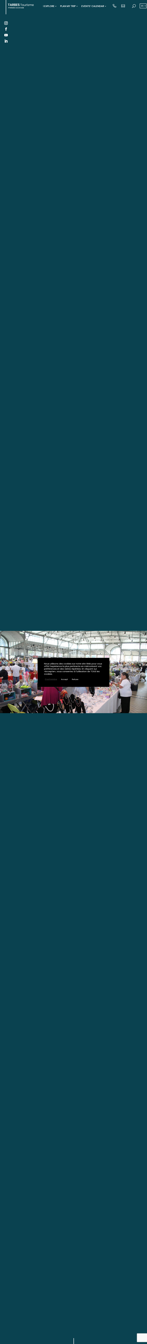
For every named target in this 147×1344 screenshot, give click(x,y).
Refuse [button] (75, 679)
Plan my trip (68, 6)
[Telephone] (114, 6)
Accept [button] (64, 679)
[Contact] (123, 6)
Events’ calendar (92, 6)
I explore (48, 6)
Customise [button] (51, 679)
